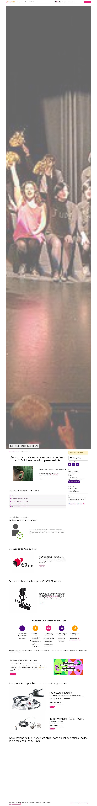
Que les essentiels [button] (75, 802)
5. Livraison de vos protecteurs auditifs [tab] (20, 506)
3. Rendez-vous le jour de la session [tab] (19, 501)
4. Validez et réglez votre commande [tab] (20, 504)
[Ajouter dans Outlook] (73, 464)
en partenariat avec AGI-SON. (51, 474)
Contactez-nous (87, 1)
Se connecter (79, 1)
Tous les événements (14, 451)
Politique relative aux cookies (14, 804)
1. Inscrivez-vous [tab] (15, 496)
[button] (59, 2)
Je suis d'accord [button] (84, 802)
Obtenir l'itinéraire (74, 481)
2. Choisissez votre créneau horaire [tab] (19, 498)
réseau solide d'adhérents (52, 596)
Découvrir (42, 566)
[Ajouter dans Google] (77, 464)
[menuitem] (21, 2)
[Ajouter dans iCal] (69, 464)
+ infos (41, 479)
